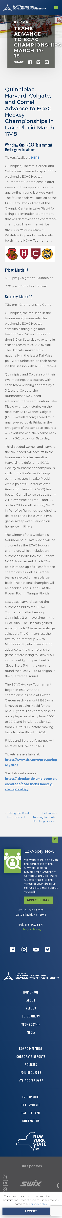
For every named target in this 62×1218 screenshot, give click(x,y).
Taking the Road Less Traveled (18, 815)
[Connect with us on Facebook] (13, 955)
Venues (31, 1008)
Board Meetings (31, 1048)
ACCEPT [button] (31, 1211)
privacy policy (39, 1204)
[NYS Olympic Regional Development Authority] (25, 7)
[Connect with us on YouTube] (37, 955)
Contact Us (31, 1121)
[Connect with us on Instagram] (25, 955)
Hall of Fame (31, 1113)
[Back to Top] (55, 840)
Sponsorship (31, 1024)
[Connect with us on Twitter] (48, 955)
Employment (31, 1097)
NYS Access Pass (31, 1080)
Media (31, 1032)
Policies (31, 1064)
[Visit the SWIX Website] (31, 1183)
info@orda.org (31, 929)
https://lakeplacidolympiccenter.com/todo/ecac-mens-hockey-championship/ (31, 784)
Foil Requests (31, 1072)
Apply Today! (39, 900)
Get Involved (31, 1105)
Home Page (31, 992)
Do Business (31, 1016)
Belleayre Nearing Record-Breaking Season (44, 817)
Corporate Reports (31, 1056)
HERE (35, 157)
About (31, 1000)
